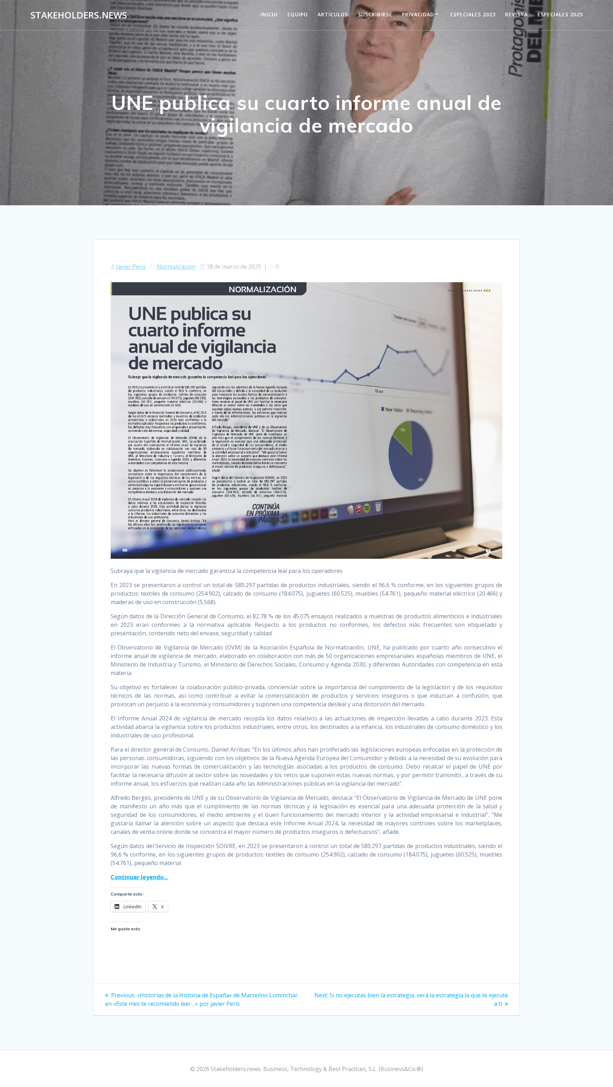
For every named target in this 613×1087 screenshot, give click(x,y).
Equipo (297, 14)
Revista (516, 14)
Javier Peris (131, 267)
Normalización (176, 267)
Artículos (332, 14)
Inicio (269, 14)
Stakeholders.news (79, 15)
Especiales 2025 (560, 14)
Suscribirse (375, 14)
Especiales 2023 (473, 14)
